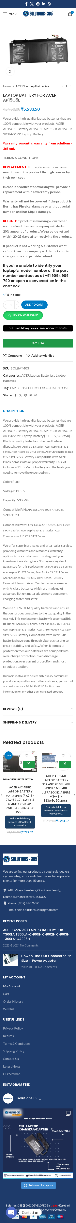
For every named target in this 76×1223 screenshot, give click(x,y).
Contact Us (11, 1058)
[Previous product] (63, 86)
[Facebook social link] (26, 4)
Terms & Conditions (16, 1043)
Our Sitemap (11, 1074)
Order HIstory (13, 1001)
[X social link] (32, 4)
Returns (8, 1036)
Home (7, 86)
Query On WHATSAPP (23, 315)
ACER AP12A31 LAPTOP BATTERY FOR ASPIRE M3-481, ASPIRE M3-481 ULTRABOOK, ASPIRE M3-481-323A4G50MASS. (56, 788)
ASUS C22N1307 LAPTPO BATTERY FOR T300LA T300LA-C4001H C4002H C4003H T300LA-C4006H (36, 934)
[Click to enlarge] (10, 71)
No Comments (29, 945)
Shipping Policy (13, 1051)
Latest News (11, 1066)
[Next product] (71, 86)
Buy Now (38, 343)
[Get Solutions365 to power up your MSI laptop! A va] (38, 1143)
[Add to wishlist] (27, 755)
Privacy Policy (13, 1028)
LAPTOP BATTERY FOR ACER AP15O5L (39, 388)
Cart (6, 994)
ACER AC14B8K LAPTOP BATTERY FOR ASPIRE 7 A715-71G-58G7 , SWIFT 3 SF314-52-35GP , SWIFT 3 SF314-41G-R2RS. (19, 799)
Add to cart (34, 304)
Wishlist (8, 1009)
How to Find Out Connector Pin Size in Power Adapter (46, 958)
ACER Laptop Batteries (32, 86)
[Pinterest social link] (38, 4)
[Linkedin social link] (43, 4)
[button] (23, 315)
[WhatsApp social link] (49, 4)
